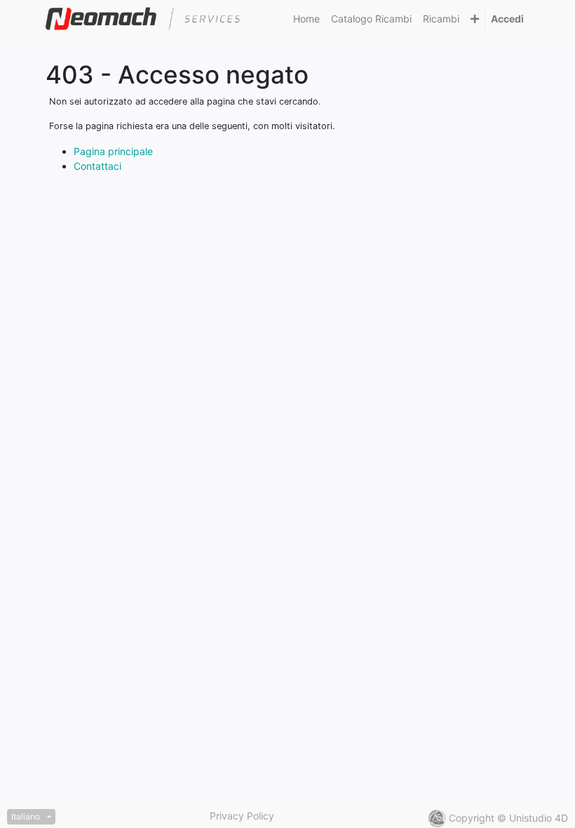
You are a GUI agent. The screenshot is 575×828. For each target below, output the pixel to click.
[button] (475, 19)
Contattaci (97, 166)
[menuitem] (306, 19)
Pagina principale (113, 151)
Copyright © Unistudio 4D (508, 818)
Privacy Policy (242, 816)
